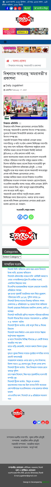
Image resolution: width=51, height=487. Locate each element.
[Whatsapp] (31, 215)
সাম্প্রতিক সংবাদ (12, 264)
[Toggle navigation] (5, 42)
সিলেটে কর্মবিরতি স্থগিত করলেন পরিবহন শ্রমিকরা (28, 314)
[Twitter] (25, 215)
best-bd (45, 482)
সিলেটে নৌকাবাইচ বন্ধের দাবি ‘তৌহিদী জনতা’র (28, 276)
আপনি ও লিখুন (42, 8)
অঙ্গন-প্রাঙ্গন (19, 61)
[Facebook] (20, 215)
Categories (11, 252)
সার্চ (28, 8)
